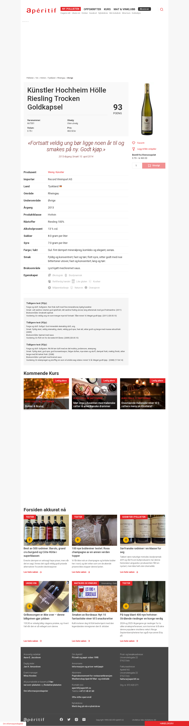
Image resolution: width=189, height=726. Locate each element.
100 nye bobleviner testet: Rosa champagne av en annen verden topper (91, 552)
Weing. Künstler (56, 172)
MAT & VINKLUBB (124, 9)
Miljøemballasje (60, 287)
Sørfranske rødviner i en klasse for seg (140, 550)
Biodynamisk (75, 275)
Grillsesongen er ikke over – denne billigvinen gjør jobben (44, 616)
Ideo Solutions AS (148, 720)
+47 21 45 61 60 (86, 691)
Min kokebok (115, 13)
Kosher (96, 281)
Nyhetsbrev (103, 13)
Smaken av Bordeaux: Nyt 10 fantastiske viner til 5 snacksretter (92, 616)
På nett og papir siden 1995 (85, 657)
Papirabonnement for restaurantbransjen (92, 676)
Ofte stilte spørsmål (81, 697)
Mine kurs (126, 13)
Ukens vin (76, 13)
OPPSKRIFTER (92, 9)
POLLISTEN (72, 9)
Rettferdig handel (61, 281)
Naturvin (79, 287)
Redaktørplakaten (52, 685)
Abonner (144, 9)
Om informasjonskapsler (36, 691)
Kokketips (136, 13)
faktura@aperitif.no (129, 679)
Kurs (107, 9)
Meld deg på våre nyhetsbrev (86, 706)
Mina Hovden (30, 676)
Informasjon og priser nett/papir (88, 666)
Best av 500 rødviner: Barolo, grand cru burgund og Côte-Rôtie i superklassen (44, 552)
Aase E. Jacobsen (32, 657)
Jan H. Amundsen (32, 666)
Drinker (85, 13)
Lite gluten (81, 281)
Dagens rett (65, 13)
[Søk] (162, 9)
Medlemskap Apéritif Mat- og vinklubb (90, 679)
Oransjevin (94, 287)
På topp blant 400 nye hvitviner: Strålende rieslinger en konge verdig (141, 616)
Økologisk (57, 275)
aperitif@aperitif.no (81, 688)
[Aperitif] (41, 11)
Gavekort (93, 13)
